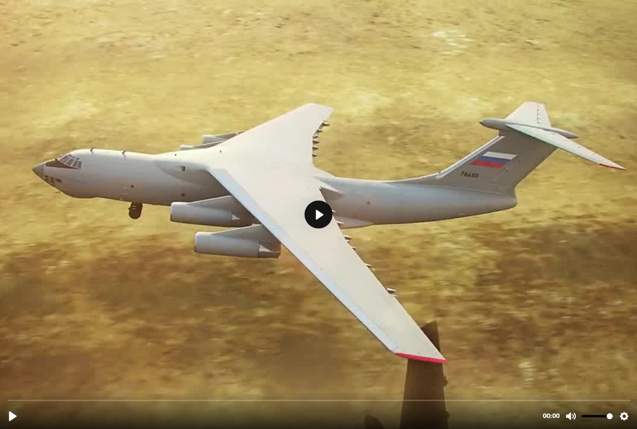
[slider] (319, 399)
